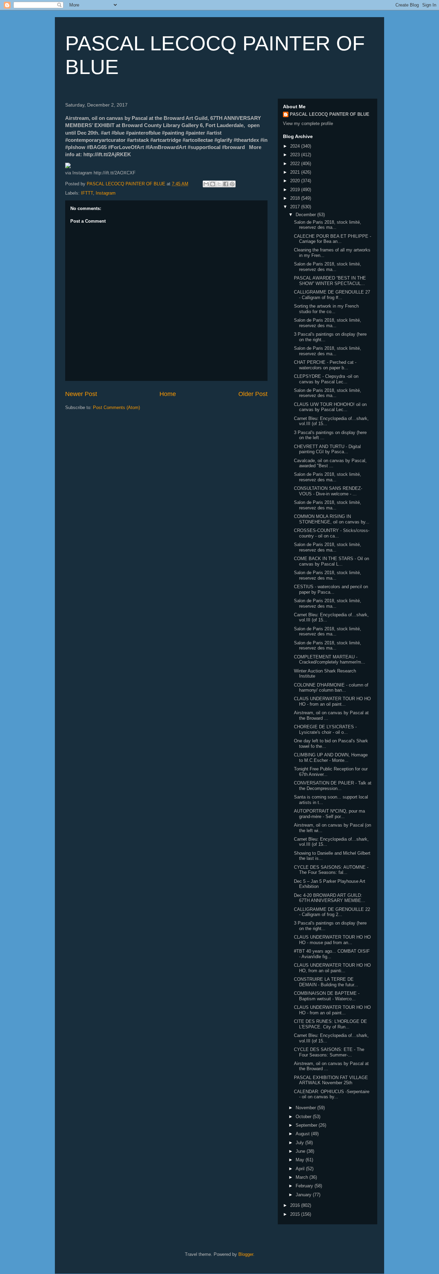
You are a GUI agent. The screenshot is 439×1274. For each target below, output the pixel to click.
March (302, 1177)
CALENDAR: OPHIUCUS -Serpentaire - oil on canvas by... (331, 1094)
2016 (295, 1205)
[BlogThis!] (212, 184)
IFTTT (87, 193)
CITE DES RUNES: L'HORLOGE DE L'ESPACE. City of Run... (330, 1024)
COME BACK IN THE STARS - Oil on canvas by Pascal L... (331, 561)
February (305, 1185)
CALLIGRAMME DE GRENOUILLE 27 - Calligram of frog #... (332, 294)
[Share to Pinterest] (232, 184)
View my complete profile (308, 123)
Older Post (253, 394)
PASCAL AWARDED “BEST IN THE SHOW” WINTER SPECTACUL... (330, 280)
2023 (295, 154)
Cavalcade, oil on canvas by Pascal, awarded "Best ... (330, 463)
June (301, 1151)
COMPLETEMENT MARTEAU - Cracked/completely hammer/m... (329, 659)
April (301, 1168)
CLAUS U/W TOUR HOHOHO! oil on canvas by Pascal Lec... (330, 407)
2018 (295, 198)
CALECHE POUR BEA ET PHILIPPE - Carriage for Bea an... (332, 239)
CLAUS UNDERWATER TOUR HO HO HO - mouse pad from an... (332, 940)
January (304, 1194)
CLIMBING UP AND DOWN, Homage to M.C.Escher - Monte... (331, 757)
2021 (295, 172)
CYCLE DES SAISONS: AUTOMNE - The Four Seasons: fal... (331, 870)
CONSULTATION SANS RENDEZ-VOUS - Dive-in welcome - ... (328, 491)
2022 (295, 163)
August (303, 1133)
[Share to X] (219, 184)
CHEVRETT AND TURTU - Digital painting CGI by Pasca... (327, 449)
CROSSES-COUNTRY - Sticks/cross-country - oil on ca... (331, 533)
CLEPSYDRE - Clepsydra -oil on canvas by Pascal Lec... (326, 379)
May (301, 1159)
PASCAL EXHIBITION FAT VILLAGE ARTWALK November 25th (331, 1080)
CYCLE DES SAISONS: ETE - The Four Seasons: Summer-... (329, 1052)
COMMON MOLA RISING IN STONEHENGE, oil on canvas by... (331, 519)
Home (167, 394)
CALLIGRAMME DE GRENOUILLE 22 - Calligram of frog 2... (332, 912)
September (307, 1125)
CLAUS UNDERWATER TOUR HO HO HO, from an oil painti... (332, 968)
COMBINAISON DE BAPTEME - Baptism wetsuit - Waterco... (326, 996)
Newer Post (81, 394)
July (300, 1142)
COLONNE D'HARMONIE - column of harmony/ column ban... (331, 687)
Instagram (106, 193)
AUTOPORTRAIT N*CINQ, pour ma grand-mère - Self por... (329, 813)
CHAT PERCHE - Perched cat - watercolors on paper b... (325, 365)
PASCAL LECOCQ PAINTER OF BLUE (329, 114)
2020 (295, 180)
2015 (295, 1214)
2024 (295, 146)
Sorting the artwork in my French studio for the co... (326, 309)
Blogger (245, 1254)
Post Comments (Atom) (116, 407)
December (306, 214)
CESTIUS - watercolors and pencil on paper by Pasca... (331, 589)
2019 (295, 189)
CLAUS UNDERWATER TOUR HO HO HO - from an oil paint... (332, 701)
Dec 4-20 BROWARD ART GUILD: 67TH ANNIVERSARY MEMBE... (329, 898)
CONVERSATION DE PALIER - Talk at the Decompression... (332, 785)
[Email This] (206, 184)
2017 (295, 206)
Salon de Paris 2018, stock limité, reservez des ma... (327, 225)
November (306, 1107)
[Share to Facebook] (225, 184)
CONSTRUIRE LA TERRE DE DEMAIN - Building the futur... (326, 982)
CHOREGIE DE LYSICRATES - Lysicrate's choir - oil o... (325, 729)
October (304, 1116)
